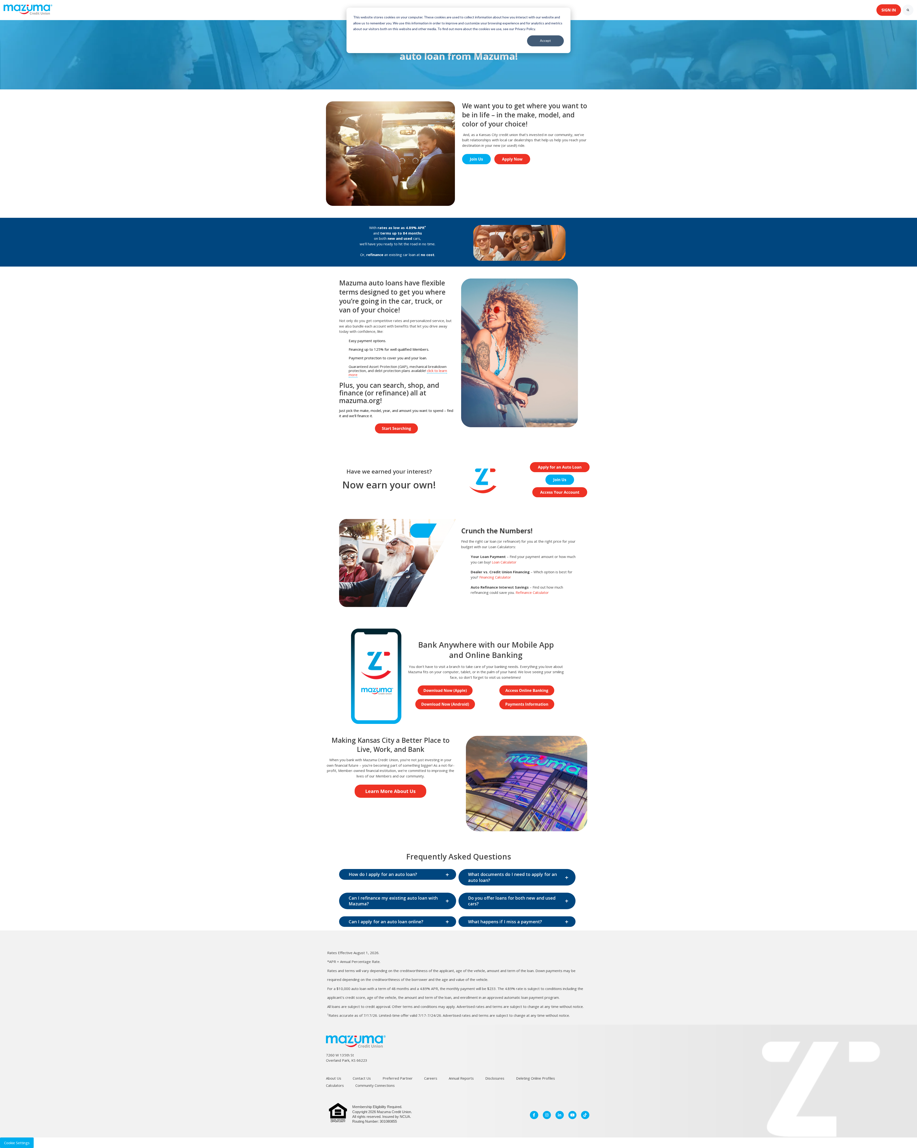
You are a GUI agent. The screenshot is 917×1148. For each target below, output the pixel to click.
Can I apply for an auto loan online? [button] (386, 921)
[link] (28, 9)
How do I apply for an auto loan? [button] (383, 874)
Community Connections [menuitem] (375, 1085)
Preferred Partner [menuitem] (398, 1078)
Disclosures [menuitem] (494, 1078)
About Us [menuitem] (333, 1078)
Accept (545, 40)
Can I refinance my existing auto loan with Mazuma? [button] (393, 901)
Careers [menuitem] (430, 1078)
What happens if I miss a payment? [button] (505, 921)
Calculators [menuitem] (335, 1085)
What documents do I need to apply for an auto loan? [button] (512, 877)
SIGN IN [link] (888, 10)
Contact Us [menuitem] (362, 1078)
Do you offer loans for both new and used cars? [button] (511, 901)
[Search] (907, 10)
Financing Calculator (495, 577)
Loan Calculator (504, 562)
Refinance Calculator (532, 592)
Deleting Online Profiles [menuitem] (535, 1078)
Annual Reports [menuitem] (461, 1078)
